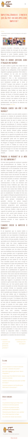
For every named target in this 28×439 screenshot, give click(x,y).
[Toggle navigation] (25, 4)
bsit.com (12, 104)
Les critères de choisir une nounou (11, 417)
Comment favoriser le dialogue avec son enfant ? (20, 342)
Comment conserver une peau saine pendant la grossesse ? (6, 344)
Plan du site (14, 438)
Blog (3, 31)
